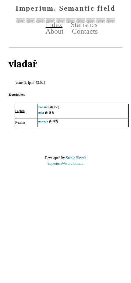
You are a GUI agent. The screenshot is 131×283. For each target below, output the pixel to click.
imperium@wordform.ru (65, 163)
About (54, 31)
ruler (41, 112)
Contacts (85, 31)
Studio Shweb (76, 158)
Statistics (84, 25)
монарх (43, 121)
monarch (43, 107)
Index (54, 25)
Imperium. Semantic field (65, 8)
